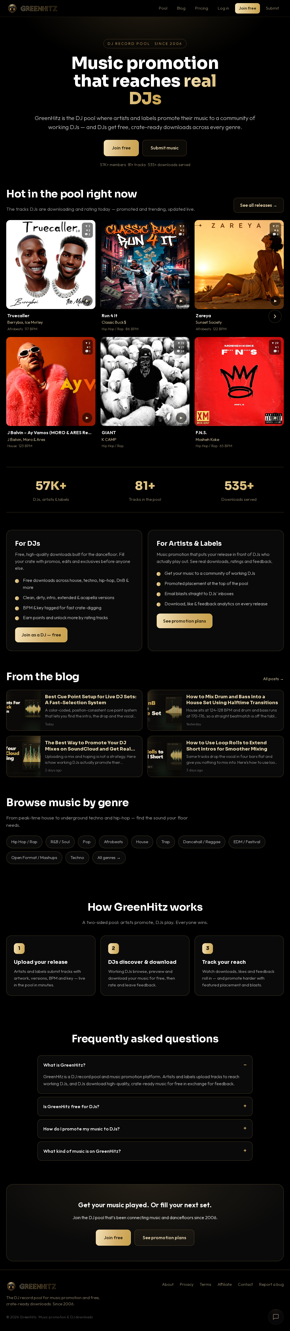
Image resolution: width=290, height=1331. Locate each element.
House (142, 841)
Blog (181, 8)
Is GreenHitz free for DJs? (71, 1106)
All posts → (273, 678)
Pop (87, 841)
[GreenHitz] (32, 8)
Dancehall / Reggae (201, 841)
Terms (205, 1284)
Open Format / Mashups (34, 857)
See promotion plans (184, 621)
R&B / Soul (60, 841)
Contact (245, 1284)
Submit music (164, 148)
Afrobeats (113, 841)
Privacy (186, 1284)
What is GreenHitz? (64, 1065)
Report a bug (271, 1284)
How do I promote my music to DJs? (81, 1129)
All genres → (109, 857)
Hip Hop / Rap (24, 841)
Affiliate (225, 1284)
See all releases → (258, 205)
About (168, 1284)
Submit (272, 8)
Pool (163, 8)
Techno (77, 857)
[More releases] (275, 316)
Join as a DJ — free (41, 635)
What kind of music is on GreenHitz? (82, 1151)
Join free (247, 8)
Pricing (201, 8)
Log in (223, 8)
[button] (87, 300)
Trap (165, 841)
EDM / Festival (247, 841)
